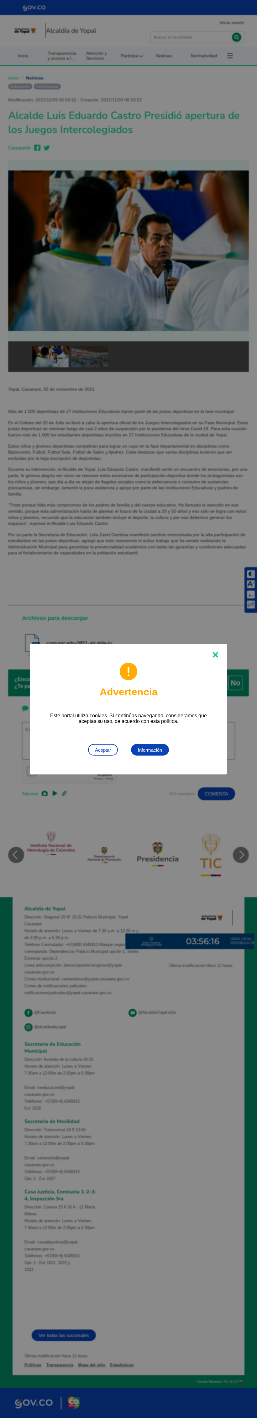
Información (150, 749)
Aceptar (103, 749)
